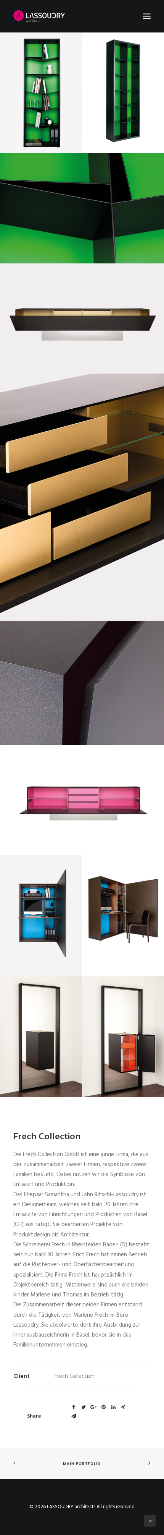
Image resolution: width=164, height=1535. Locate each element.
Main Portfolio (82, 1463)
